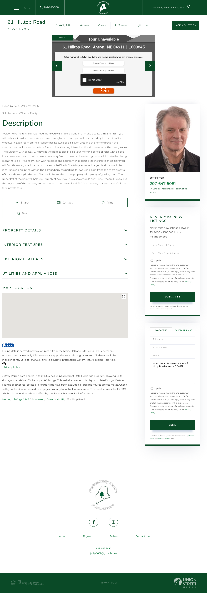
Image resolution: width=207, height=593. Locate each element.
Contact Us (161, 330)
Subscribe (172, 296)
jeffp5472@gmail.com (103, 553)
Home (6, 399)
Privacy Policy (11, 367)
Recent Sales (168, 189)
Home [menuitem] (61, 536)
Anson (50, 399)
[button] (189, 7)
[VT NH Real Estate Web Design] (185, 583)
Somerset (38, 399)
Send (172, 424)
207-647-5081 (52, 7)
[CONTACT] (185, 25)
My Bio (153, 192)
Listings (17, 399)
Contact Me (181, 189)
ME (27, 399)
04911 (60, 399)
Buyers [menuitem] (87, 536)
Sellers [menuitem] (113, 536)
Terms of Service (164, 438)
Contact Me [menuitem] (143, 536)
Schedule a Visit (183, 330)
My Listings (155, 189)
